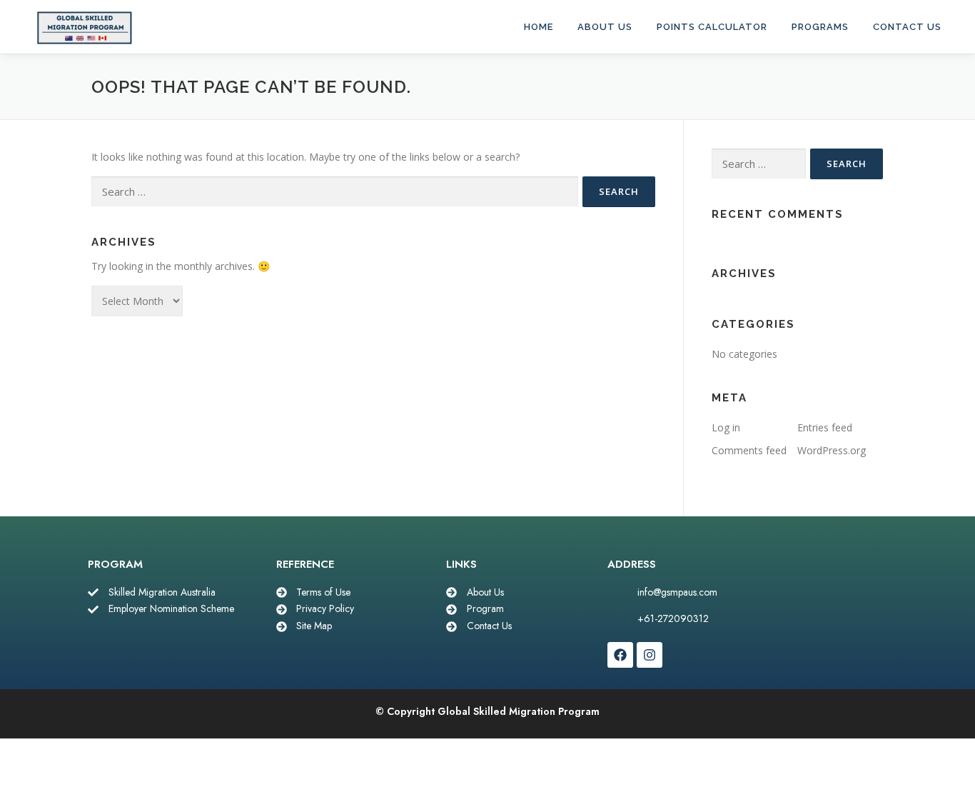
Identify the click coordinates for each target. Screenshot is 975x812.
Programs (820, 26)
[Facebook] (620, 655)
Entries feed (824, 427)
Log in (726, 427)
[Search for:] (334, 191)
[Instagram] (649, 655)
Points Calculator (712, 26)
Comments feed (749, 450)
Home (538, 26)
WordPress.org (831, 450)
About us (604, 26)
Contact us (907, 26)
